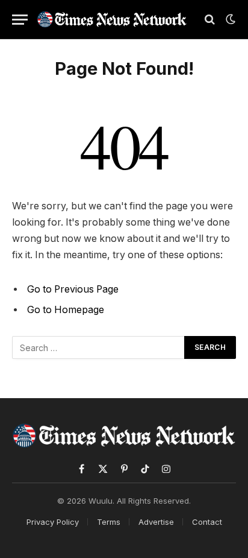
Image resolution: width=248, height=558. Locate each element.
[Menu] (20, 19)
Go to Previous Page (73, 289)
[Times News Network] (112, 19)
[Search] (209, 19)
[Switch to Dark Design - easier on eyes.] (229, 19)
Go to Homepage (65, 309)
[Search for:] (98, 347)
